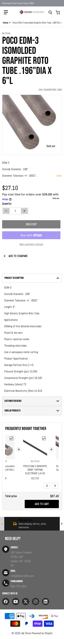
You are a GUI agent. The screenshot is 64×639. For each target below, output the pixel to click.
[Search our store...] (50, 12)
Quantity (6, 203)
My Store (26, 633)
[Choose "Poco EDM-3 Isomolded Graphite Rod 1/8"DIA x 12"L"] (11, 438)
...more (58, 176)
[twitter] (25, 601)
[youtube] (15, 601)
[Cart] (58, 12)
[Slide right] (55, 486)
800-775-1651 (19, 586)
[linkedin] (45, 601)
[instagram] (35, 601)
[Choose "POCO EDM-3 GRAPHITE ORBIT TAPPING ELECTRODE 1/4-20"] (44, 438)
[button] (6, 12)
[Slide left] (47, 486)
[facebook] (5, 601)
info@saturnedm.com (22, 576)
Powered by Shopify (42, 633)
